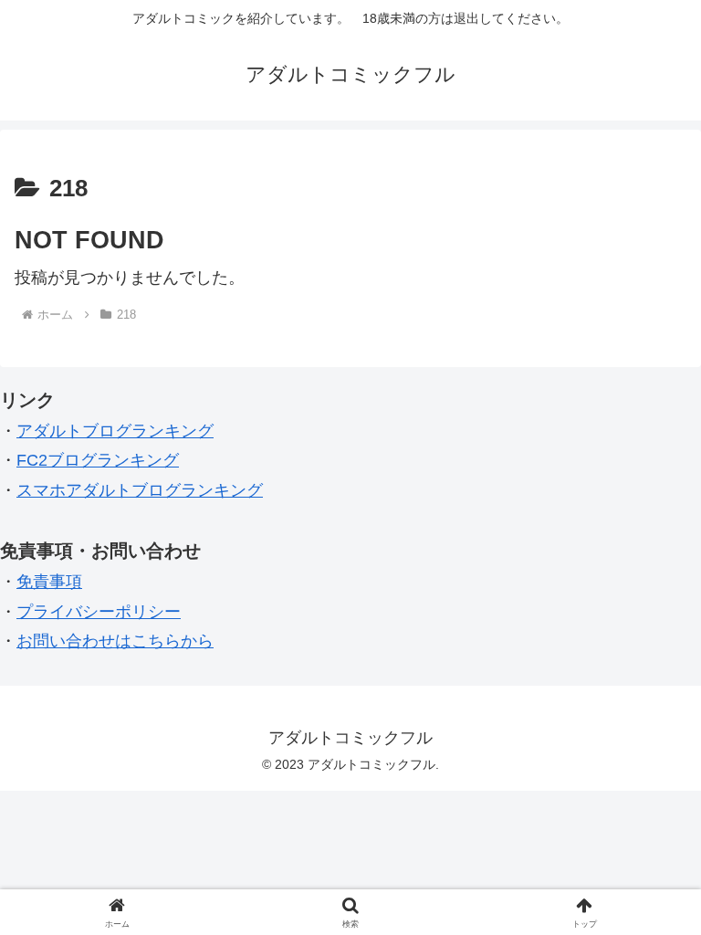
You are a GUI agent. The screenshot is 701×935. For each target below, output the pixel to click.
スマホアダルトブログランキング (139, 490)
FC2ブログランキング (97, 460)
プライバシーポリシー (98, 612)
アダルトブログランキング (115, 431)
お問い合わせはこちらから (115, 641)
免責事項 (49, 582)
